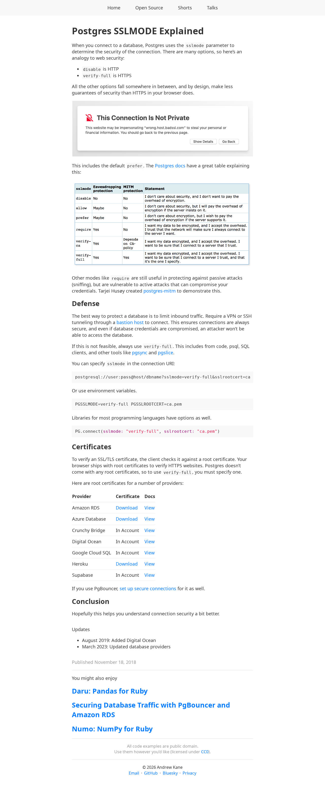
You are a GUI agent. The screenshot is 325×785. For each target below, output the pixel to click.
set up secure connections (148, 588)
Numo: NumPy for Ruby (112, 728)
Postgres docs (170, 166)
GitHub (151, 773)
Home (113, 8)
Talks (212, 8)
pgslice (165, 352)
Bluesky (170, 773)
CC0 (204, 752)
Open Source (149, 8)
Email (134, 773)
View (149, 508)
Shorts (185, 8)
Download (127, 508)
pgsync (139, 352)
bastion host (130, 322)
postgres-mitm (159, 291)
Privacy (189, 773)
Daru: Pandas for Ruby (110, 691)
